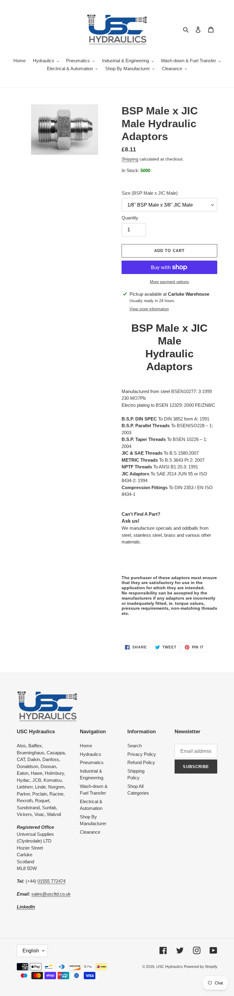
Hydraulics (90, 754)
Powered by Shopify (200, 967)
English (31, 950)
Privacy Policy (141, 754)
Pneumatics (92, 762)
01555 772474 (51, 881)
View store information (149, 309)
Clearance (90, 832)
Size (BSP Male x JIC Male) (150, 193)
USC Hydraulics (169, 967)
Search (134, 745)
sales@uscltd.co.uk (51, 894)
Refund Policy (141, 762)
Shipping (130, 159)
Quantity (130, 217)
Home (86, 745)
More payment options (169, 282)
